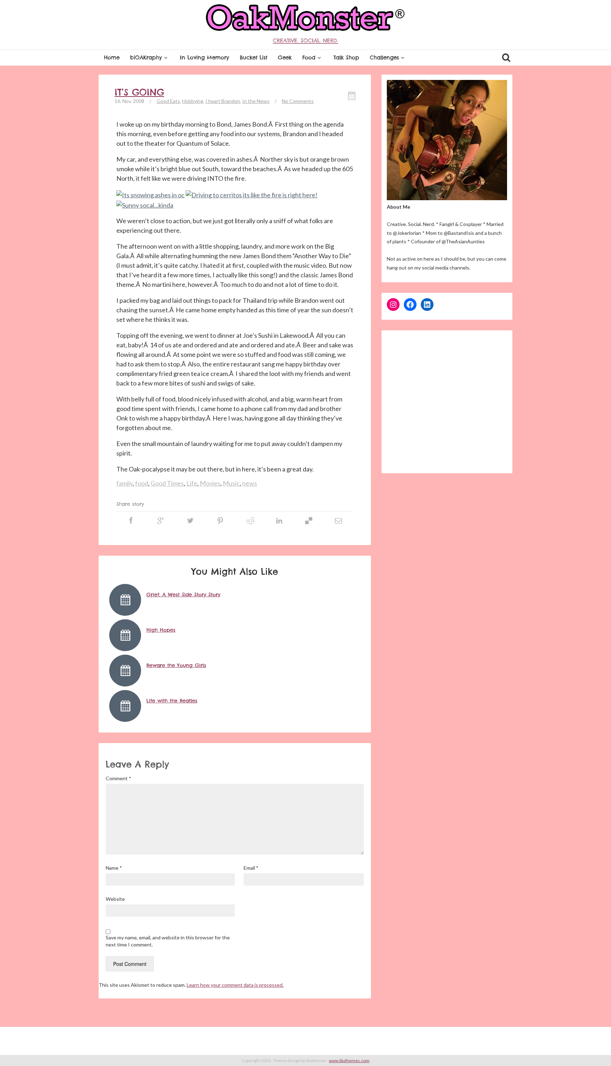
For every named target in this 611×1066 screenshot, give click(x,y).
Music (231, 483)
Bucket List (253, 57)
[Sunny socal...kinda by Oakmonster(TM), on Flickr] (144, 204)
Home (112, 57)
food (141, 483)
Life (191, 483)
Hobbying (192, 101)
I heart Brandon (222, 101)
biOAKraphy (146, 57)
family (124, 483)
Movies (210, 483)
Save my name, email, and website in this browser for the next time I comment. (168, 941)
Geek (285, 57)
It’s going (139, 92)
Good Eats (168, 101)
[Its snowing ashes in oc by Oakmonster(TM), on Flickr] (150, 194)
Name (114, 868)
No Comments (298, 101)
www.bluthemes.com (349, 1060)
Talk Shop (346, 57)
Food (308, 57)
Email (251, 868)
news (249, 483)
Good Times (167, 483)
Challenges (384, 57)
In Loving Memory (204, 57)
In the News (255, 101)
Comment (118, 778)
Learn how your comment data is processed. (235, 985)
